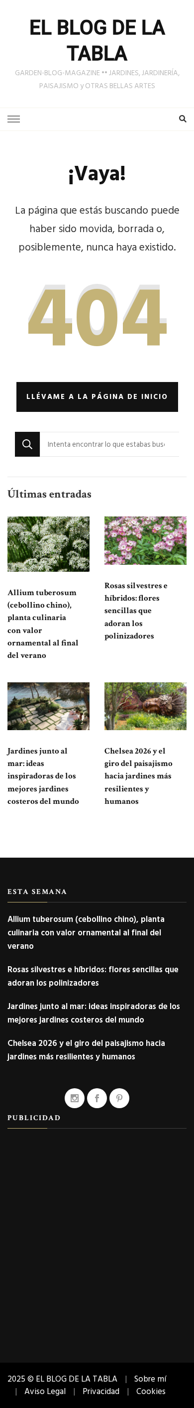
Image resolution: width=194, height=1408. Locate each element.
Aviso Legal (45, 1391)
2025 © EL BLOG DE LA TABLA (62, 1379)
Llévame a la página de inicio (97, 396)
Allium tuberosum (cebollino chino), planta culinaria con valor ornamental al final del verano (86, 932)
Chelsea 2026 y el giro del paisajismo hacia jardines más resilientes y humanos (138, 776)
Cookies (151, 1391)
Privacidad (101, 1391)
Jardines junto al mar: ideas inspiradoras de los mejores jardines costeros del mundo (43, 776)
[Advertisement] (97, 1236)
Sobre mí (150, 1379)
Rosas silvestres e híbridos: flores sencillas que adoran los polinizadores (136, 610)
